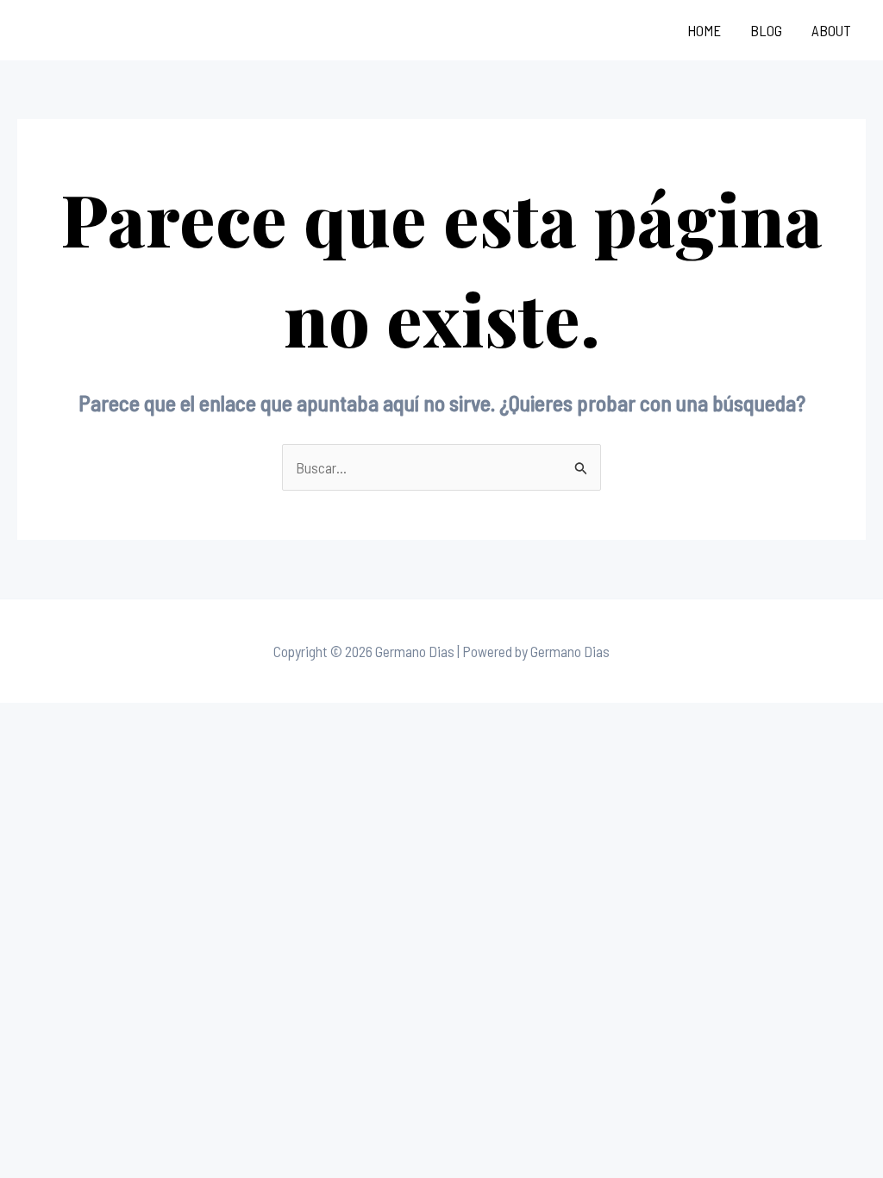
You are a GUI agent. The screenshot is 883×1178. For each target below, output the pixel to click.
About (831, 30)
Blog (766, 30)
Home (704, 30)
